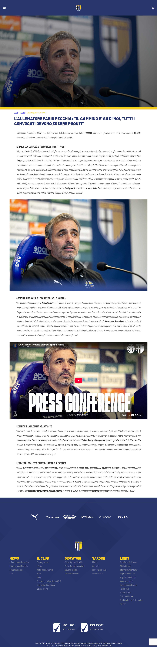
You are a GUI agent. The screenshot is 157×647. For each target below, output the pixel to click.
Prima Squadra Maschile (19, 566)
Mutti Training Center (45, 569)
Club (11, 573)
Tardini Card (124, 588)
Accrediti (95, 566)
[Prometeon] (51, 516)
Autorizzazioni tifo (126, 581)
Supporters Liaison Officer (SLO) (49, 581)
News (23, 113)
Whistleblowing (125, 566)
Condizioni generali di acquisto (131, 600)
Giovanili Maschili (71, 569)
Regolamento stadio (127, 573)
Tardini (98, 558)
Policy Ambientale (126, 596)
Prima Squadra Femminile (19, 562)
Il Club (43, 558)
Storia (39, 566)
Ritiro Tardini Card (99, 569)
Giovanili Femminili (72, 573)
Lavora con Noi (43, 588)
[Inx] (105, 516)
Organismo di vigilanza (128, 562)
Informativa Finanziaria (46, 584)
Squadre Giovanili (16, 569)
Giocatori (73, 558)
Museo (39, 577)
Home (16, 113)
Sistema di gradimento (128, 584)
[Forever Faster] (34, 516)
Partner (123, 603)
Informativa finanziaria (128, 569)
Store (39, 573)
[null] (69, 516)
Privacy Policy (125, 592)
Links (124, 558)
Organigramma (43, 562)
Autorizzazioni (97, 573)
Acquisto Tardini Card (128, 577)
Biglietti (95, 562)
